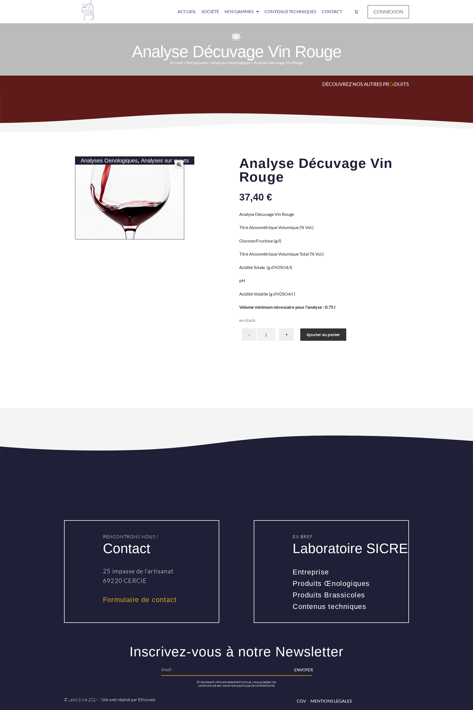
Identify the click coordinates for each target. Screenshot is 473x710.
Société (210, 11)
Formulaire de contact (140, 599)
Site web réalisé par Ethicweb (128, 699)
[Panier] (356, 11)
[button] (179, 164)
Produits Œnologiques (331, 583)
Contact (332, 11)
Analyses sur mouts (165, 161)
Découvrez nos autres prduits (365, 84)
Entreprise (311, 572)
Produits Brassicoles (329, 595)
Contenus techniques (329, 606)
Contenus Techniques (290, 11)
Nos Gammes (238, 11)
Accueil (187, 11)
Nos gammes (197, 63)
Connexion (388, 12)
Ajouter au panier (323, 334)
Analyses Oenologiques (230, 63)
